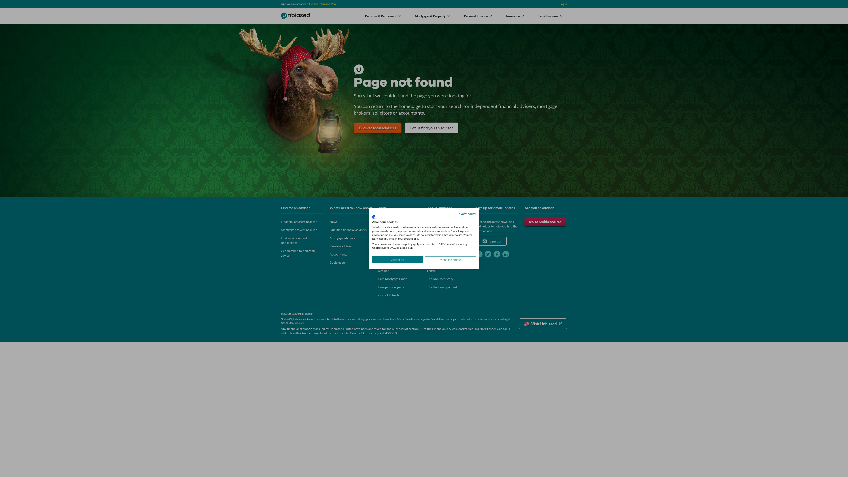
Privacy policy (466, 214)
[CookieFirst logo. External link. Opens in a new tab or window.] (373, 217)
